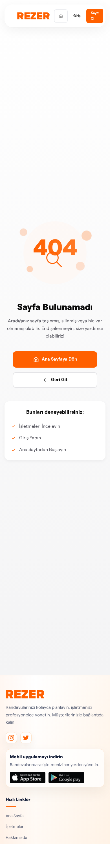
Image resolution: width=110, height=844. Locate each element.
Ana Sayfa (15, 816)
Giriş (77, 15)
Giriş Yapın (30, 438)
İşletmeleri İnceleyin (39, 426)
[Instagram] (11, 737)
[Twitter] (26, 737)
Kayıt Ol (95, 15)
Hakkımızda (16, 838)
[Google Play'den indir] (66, 777)
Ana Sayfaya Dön (59, 359)
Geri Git (59, 379)
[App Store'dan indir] (27, 777)
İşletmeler (15, 827)
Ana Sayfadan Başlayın (42, 449)
